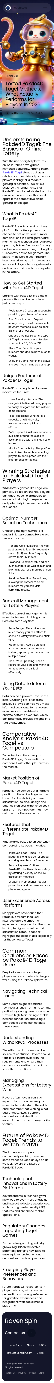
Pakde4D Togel (12, 172)
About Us (10, 1372)
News (30, 1345)
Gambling (13, 76)
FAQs (42, 1345)
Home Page (14, 1345)
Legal (41, 1372)
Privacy (22, 1372)
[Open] (45, 7)
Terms (32, 1372)
